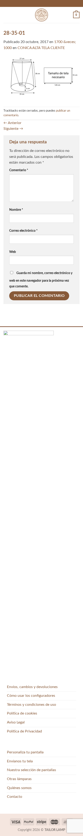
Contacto (14, 796)
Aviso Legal (16, 722)
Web (12, 252)
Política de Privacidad (24, 731)
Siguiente (13, 128)
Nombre (16, 209)
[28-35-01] (41, 79)
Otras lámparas (19, 779)
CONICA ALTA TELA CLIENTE (41, 48)
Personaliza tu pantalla (25, 752)
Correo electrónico (23, 230)
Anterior (12, 123)
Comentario (18, 170)
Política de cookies (22, 713)
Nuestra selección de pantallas (31, 770)
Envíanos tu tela (20, 761)
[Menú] (6, 14)
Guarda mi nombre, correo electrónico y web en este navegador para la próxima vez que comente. (40, 279)
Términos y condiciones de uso (31, 704)
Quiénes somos (19, 788)
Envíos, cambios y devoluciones (32, 687)
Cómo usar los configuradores (31, 695)
